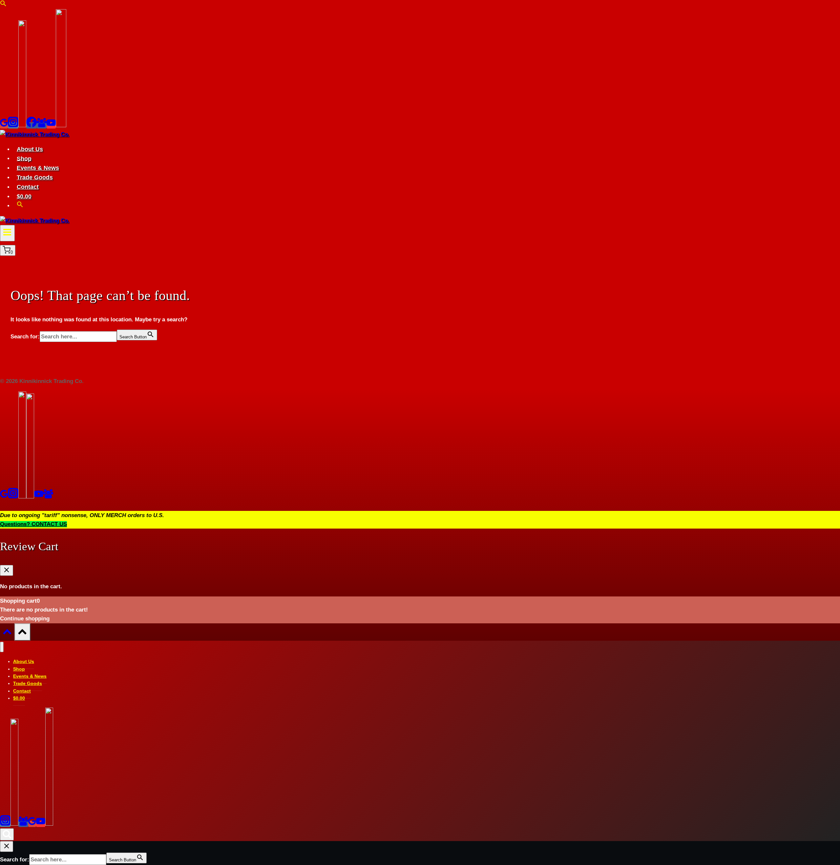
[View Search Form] (7, 834)
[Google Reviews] (4, 125)
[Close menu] (2, 647)
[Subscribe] (61, 125)
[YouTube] (51, 125)
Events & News (38, 168)
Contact (28, 187)
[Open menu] (7, 233)
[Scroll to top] (7, 633)
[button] (3, 5)
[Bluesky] (22, 125)
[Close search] (6, 846)
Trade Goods (35, 177)
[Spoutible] (30, 496)
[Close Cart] (6, 570)
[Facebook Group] (42, 125)
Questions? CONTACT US (33, 524)
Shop (24, 158)
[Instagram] (13, 125)
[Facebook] (31, 125)
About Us (30, 149)
